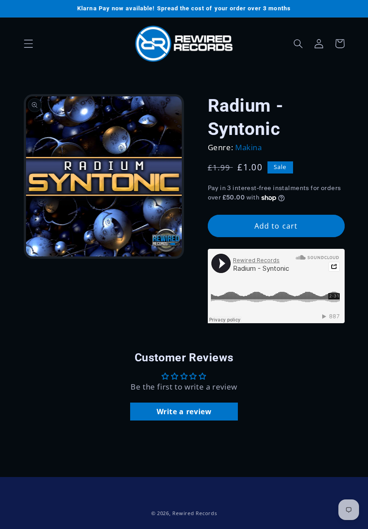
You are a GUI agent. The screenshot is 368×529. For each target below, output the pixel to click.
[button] (28, 43)
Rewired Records (194, 513)
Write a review (184, 411)
